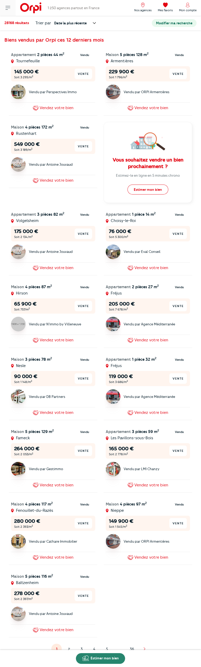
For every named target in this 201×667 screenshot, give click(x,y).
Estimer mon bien (104, 658)
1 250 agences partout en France (73, 8)
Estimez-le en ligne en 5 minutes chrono (148, 175)
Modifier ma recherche (174, 23)
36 (132, 649)
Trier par (43, 23)
